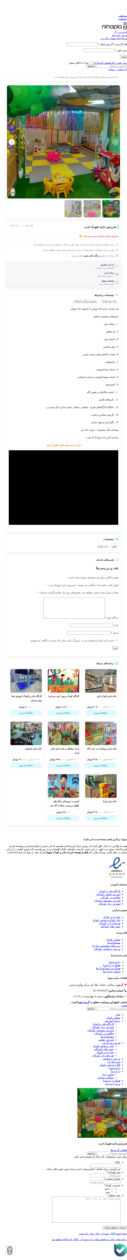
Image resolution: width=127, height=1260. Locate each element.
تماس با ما (108, 1074)
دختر (107, 1188)
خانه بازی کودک (84, 77)
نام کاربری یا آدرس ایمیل (112, 44)
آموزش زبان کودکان (109, 903)
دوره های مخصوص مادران (106, 945)
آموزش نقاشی (106, 1039)
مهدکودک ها (113, 942)
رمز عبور (121, 50)
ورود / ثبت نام (112, 1083)
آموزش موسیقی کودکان (107, 900)
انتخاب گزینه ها (119, 1150)
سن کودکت (113, 1172)
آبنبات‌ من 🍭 (120, 32)
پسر (107, 1192)
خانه (116, 77)
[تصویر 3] (73, 209)
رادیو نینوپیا (114, 962)
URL (117, 1162)
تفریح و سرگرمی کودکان (102, 77)
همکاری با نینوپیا (111, 965)
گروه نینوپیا (84, 1002)
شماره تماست (112, 1178)
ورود (124, 56)
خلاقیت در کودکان (110, 897)
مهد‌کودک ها (107, 1036)
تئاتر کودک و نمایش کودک (106, 920)
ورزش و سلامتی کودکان (107, 949)
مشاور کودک (113, 939)
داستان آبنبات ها (111, 971)
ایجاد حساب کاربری (111, 38)
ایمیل (114, 632)
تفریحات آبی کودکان (109, 923)
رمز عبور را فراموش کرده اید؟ (110, 62)
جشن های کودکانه (110, 926)
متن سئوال (113, 1195)
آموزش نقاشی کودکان (108, 894)
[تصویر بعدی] (12, 142)
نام (115, 625)
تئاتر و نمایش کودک (103, 1046)
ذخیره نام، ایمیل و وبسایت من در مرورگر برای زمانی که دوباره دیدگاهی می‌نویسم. (72, 640)
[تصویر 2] (92, 209)
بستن (124, 1005)
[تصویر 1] (111, 209)
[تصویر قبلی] (115, 142)
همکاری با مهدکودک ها (108, 968)
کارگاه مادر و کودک (109, 891)
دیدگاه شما (111, 617)
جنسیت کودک (112, 1185)
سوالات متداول (105, 1077)
